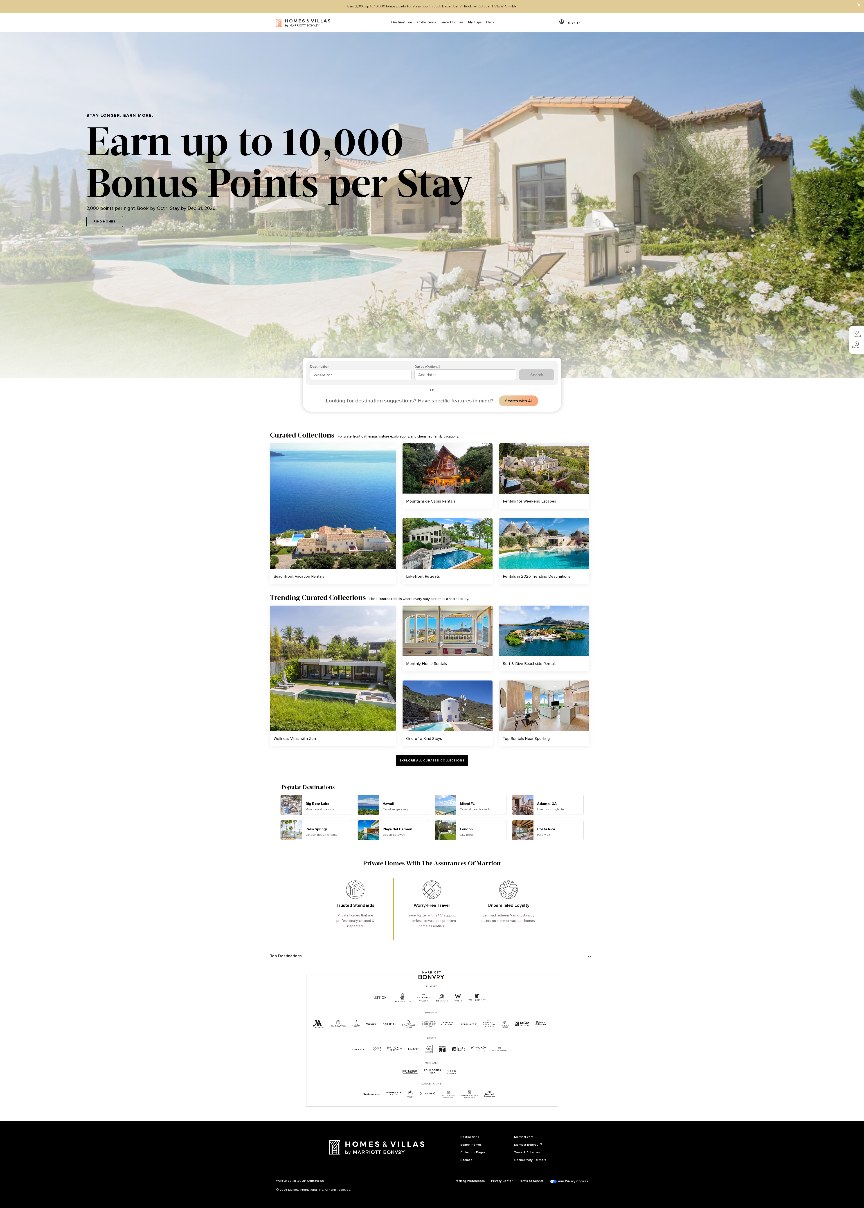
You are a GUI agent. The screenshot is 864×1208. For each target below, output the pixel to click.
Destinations (402, 22)
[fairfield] (413, 1049)
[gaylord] (504, 1024)
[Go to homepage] (303, 22)
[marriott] (318, 1024)
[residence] (371, 1094)
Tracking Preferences (469, 1181)
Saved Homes (452, 22)
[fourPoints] (377, 1049)
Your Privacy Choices (572, 1181)
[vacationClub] (489, 1024)
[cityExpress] (410, 1072)
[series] (451, 1072)
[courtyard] (359, 1049)
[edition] (380, 998)
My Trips (475, 22)
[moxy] (478, 1049)
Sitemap (466, 1160)
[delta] (356, 1023)
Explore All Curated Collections (431, 760)
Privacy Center (502, 1181)
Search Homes (471, 1145)
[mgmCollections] (522, 1024)
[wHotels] (458, 997)
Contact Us (315, 1181)
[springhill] (394, 1049)
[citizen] (442, 1049)
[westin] (371, 1024)
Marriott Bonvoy (528, 1144)
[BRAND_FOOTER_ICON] (469, 1094)
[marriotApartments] (448, 1094)
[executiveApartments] (489, 1094)
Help (490, 22)
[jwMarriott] (477, 997)
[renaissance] (409, 1024)
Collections (426, 22)
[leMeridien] (389, 1024)
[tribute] (448, 1024)
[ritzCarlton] (402, 997)
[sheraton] (338, 1024)
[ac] (429, 1049)
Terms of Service (531, 1181)
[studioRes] (427, 1094)
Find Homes (104, 221)
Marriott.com (523, 1137)
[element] (410, 1094)
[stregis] (442, 998)
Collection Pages (472, 1152)
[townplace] (393, 1094)
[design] (469, 1024)
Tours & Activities (527, 1152)
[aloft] (458, 1049)
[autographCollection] (428, 1024)
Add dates (427, 374)
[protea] (500, 1049)
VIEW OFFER (505, 6)
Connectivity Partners (530, 1160)
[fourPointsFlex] (432, 1071)
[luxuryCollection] (423, 997)
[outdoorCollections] (541, 1024)
